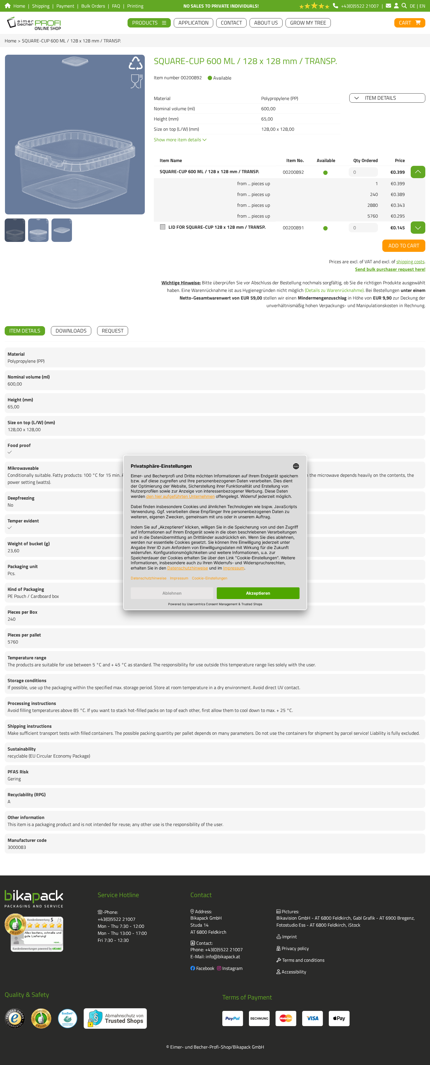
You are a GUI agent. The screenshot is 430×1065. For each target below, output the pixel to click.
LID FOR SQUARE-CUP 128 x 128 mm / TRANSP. (217, 226)
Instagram (231, 968)
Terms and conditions (302, 960)
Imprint (289, 936)
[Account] (396, 5)
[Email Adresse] (388, 5)
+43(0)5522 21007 (116, 919)
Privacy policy (295, 948)
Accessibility (293, 971)
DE (412, 5)
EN (422, 5)
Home (10, 41)
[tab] (25, 330)
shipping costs (410, 261)
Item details (380, 98)
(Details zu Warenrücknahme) (334, 290)
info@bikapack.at (223, 956)
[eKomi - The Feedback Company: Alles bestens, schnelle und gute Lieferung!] (34, 932)
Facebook (204, 968)
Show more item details (178, 139)
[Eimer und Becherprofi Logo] (34, 23)
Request (112, 331)
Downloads (71, 331)
